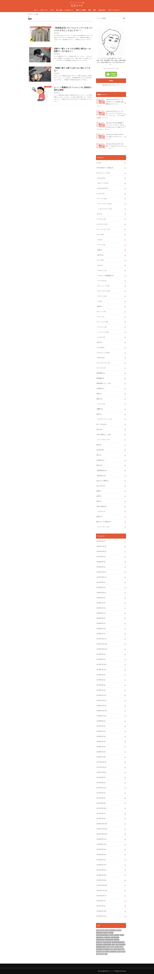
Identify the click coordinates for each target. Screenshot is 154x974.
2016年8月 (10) (101, 844)
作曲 (122, 947)
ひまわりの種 (113, 930)
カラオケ (111, 932)
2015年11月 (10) (102, 890)
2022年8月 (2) (101, 561)
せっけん (100, 193)
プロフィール (43, 10)
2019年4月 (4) (101, 680)
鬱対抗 (105, 954)
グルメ (100, 234)
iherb (100, 265)
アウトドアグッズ (104, 204)
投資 (99, 399)
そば (99, 239)
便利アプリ (99, 949)
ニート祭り (99, 942)
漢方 (99, 455)
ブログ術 (100, 347)
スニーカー (101, 327)
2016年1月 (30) (101, 880)
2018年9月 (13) (101, 716)
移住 (99, 465)
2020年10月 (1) (101, 592)
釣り (99, 214)
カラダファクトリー (104, 419)
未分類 (100, 450)
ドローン (100, 316)
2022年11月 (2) (101, 546)
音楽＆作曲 (101, 506)
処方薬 (115, 949)
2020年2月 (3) (101, 628)
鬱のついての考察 (81, 10)
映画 (99, 445)
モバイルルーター (103, 363)
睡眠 (103, 951)
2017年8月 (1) (101, 782)
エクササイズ (102, 224)
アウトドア (101, 198)
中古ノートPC (102, 183)
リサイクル (101, 368)
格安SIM (99, 951)
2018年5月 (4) (101, 736)
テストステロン (100, 939)
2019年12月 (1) (101, 639)
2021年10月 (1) (101, 577)
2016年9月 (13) (101, 839)
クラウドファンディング (102, 935)
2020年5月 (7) (101, 613)
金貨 (124, 951)
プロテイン (101, 296)
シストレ (101, 404)
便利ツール (106, 949)
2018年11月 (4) (101, 705)
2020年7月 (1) (101, 603)
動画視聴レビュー (104, 383)
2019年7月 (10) (101, 664)
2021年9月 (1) (101, 582)
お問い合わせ (101, 10)
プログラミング (103, 352)
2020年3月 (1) (101, 623)
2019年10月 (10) (102, 649)
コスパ (111, 935)
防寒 (99, 501)
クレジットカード (103, 229)
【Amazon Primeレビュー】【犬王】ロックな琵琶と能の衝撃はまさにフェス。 (110, 103)
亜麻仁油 (117, 947)
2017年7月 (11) (101, 787)
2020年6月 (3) (101, 608)
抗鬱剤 (100, 409)
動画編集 (100, 378)
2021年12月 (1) (101, 572)
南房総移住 (101, 470)
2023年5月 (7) (101, 541)
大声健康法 (121, 949)
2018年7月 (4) (101, 726)
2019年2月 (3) (101, 690)
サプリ (52, 10)
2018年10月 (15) (102, 710)
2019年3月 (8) (101, 685)
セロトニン (107, 937)
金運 (99, 496)
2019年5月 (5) (101, 675)
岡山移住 (101, 475)
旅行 (99, 429)
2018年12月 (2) (101, 700)
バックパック (103, 332)
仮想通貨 (101, 373)
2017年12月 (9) (101, 762)
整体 (94, 10)
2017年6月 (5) (101, 793)
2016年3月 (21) (101, 870)
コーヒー (116, 935)
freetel (102, 930)
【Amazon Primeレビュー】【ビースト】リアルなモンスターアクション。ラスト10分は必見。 (110, 114)
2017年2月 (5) (101, 813)
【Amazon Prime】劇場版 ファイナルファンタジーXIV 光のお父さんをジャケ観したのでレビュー (110, 126)
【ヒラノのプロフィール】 (111, 68)
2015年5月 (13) (101, 916)
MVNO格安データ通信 (105, 168)
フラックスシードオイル (118, 942)
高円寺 (100, 255)
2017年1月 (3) (101, 818)
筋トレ (107, 951)
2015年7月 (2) (101, 906)
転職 (99, 491)
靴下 (99, 342)
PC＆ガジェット (69, 10)
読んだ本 (101, 486)
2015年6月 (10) (101, 911)
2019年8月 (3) (101, 659)
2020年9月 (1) (101, 597)
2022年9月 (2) (101, 556)
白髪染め (100, 460)
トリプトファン (109, 939)
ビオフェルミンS (103, 291)
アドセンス (101, 219)
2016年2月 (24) (101, 875)
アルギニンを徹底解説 (105, 275)
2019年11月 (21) (102, 644)
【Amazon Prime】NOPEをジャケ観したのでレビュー (114, 137)
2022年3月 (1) (101, 567)
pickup (106, 930)
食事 (89, 10)
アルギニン (101, 270)
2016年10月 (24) (102, 834)
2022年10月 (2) (101, 551)
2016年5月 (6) (101, 859)
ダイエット (101, 311)
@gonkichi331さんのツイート (111, 85)
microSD (101, 178)
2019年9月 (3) (101, 654)
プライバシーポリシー (114, 10)
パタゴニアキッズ (105, 209)
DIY (99, 162)
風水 (101, 954)
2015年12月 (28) (102, 885)
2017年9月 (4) (101, 777)
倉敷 (99, 250)
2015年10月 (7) (101, 895)
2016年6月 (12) (101, 854)
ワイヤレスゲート (101, 947)
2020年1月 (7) (101, 633)
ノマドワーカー (107, 942)
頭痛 (98, 954)
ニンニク (116, 939)
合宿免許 (100, 388)
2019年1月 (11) (101, 695)
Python (101, 357)
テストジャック (103, 286)
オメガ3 (105, 932)
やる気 (119, 930)
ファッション (102, 322)
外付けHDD (102, 188)
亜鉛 (99, 306)
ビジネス (101, 337)
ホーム (36, 10)
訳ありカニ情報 (102, 480)
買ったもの (113, 951)
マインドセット (103, 526)
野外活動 (119, 951)
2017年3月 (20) (101, 808)
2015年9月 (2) (101, 900)
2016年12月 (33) (102, 823)
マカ (99, 301)
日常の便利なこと (104, 434)
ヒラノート (77, 5)
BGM (98, 930)
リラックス (122, 944)
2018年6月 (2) (101, 731)
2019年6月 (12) (101, 669)
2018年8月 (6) (101, 721)
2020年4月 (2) (101, 618)
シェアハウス (100, 937)
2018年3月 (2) (101, 746)
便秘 (111, 949)
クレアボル (101, 280)
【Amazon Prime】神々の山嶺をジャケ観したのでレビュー (115, 146)
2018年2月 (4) (101, 752)
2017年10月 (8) (101, 772)
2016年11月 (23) (102, 829)
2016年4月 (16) (101, 865)
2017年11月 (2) (101, 767)
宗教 (99, 393)
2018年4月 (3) (101, 741)
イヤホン (101, 511)
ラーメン (101, 244)
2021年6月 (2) (101, 587)
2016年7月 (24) (101, 849)
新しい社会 (59, 10)
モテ (117, 944)
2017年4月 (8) (101, 803)
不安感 (108, 947)
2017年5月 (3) (101, 798)
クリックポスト (103, 439)
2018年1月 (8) (101, 757)
